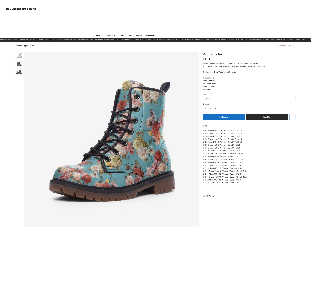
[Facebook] (207, 196)
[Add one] (215, 108)
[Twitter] (213, 196)
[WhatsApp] (204, 196)
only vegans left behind (20, 8)
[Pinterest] (210, 196)
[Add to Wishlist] (292, 117)
